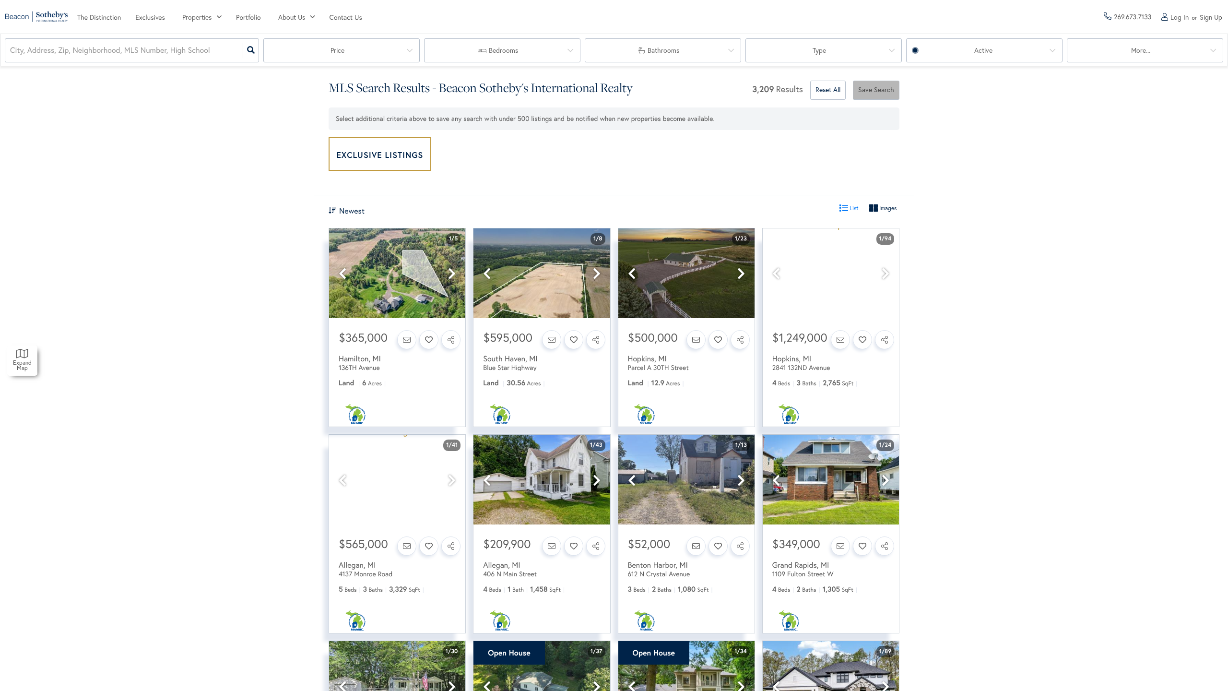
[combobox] (11, 50)
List (853, 208)
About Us (291, 17)
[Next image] (451, 274)
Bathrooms (663, 50)
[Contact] (406, 339)
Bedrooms (503, 50)
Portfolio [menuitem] (248, 17)
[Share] (450, 339)
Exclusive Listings (380, 154)
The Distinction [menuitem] (99, 17)
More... (1140, 50)
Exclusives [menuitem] (150, 17)
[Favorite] (428, 339)
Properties (197, 17)
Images (887, 208)
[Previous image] (342, 274)
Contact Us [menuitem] (346, 17)
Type (819, 50)
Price (337, 50)
